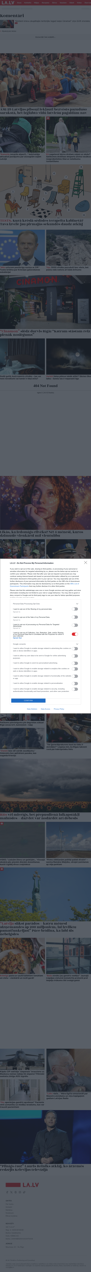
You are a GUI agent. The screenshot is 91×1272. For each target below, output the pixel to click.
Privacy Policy (59, 709)
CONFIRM (28, 700)
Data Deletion (32, 709)
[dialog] (45, 636)
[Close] (86, 563)
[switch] (75, 609)
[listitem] (45, 604)
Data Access (45, 709)
